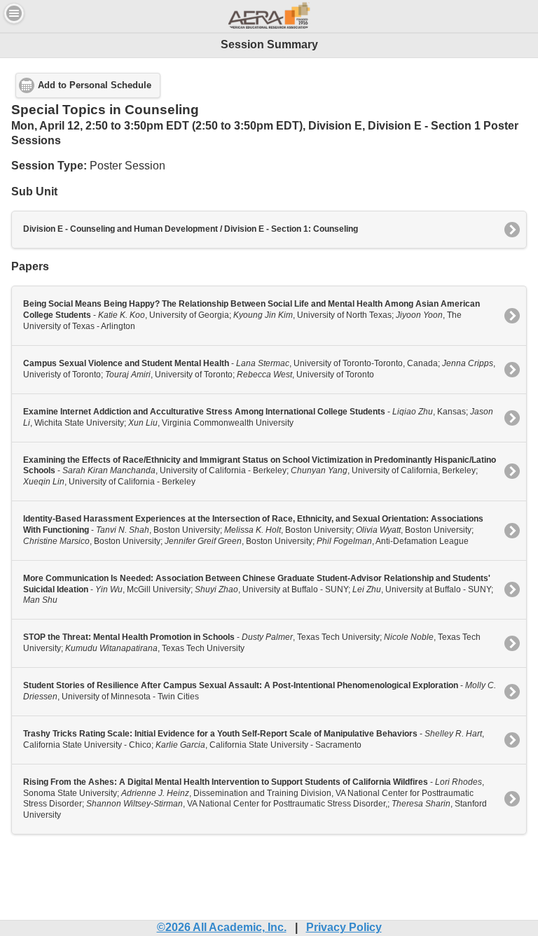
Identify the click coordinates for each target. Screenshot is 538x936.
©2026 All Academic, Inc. (222, 927)
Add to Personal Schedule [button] (94, 85)
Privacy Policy (344, 927)
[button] (14, 13)
